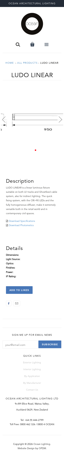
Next (60, 119)
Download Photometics (21, 225)
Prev (3, 119)
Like (8, 303)
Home (9, 62)
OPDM (42, 448)
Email (16, 303)
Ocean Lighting (41, 444)
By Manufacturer (32, 382)
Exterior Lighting (32, 362)
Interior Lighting (32, 369)
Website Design (26, 448)
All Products (27, 62)
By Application (32, 376)
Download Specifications (22, 221)
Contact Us (32, 389)
